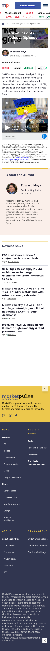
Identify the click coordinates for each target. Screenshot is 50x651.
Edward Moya (19, 51)
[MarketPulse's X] (10, 416)
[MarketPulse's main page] (4, 23)
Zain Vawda (12, 299)
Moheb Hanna (13, 262)
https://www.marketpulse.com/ (17, 159)
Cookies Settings (37, 552)
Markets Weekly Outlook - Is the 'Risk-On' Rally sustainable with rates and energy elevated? (23, 292)
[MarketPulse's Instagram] (3, 416)
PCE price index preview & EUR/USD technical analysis (20, 256)
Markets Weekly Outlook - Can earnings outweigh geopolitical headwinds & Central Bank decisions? (23, 310)
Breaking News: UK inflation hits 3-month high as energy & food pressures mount (23, 328)
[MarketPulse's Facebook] (16, 416)
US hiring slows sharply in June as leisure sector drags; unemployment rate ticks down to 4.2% (23, 274)
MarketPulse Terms (22, 157)
